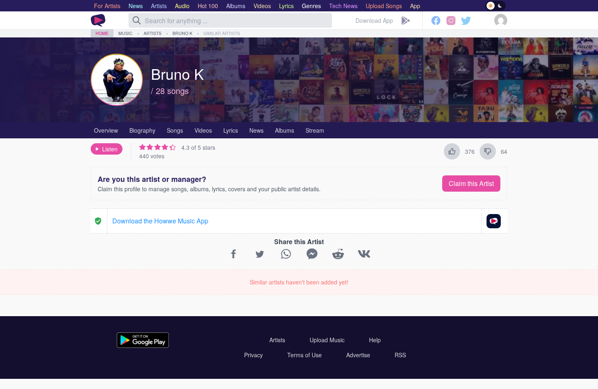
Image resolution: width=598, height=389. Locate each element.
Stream (315, 130)
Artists (153, 33)
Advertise (358, 355)
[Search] (137, 20)
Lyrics (230, 130)
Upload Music (327, 340)
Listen (110, 149)
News (256, 130)
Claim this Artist (471, 183)
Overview (106, 130)
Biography (142, 130)
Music (125, 33)
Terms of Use (304, 355)
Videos (203, 130)
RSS (400, 355)
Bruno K (182, 33)
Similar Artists (221, 33)
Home (102, 33)
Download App (374, 20)
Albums (284, 130)
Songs (175, 130)
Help (375, 340)
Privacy (253, 355)
